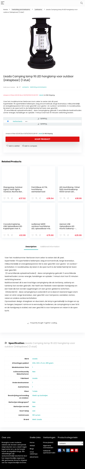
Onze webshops (34, 453)
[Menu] (2, 3)
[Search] (81, 3)
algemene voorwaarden (48, 446)
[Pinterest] (76, 450)
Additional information (50, 246)
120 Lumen (36, 415)
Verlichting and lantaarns (21, 9)
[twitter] (64, 450)
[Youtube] (72, 450)
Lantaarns (38, 9)
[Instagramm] (68, 450)
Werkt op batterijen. (40, 395)
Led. (33, 411)
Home (5, 9)
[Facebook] (59, 450)
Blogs (32, 449)
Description (31, 246)
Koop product (42, 139)
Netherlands (17, 121)
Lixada (34, 359)
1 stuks (34, 391)
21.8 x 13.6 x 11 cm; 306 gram (42, 363)
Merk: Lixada (37, 419)
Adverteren (34, 457)
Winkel (32, 445)
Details (41, 95)
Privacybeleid (48, 442)
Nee (33, 372)
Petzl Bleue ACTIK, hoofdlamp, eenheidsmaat (39, 189)
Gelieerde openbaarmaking (49, 452)
